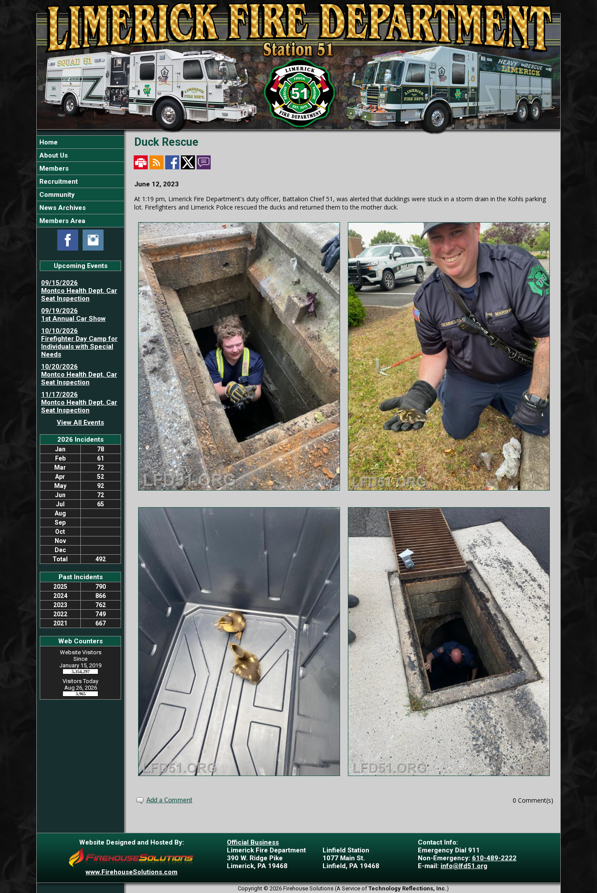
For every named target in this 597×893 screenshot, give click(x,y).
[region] (80, 181)
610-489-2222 (494, 858)
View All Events (80, 422)
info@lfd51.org (464, 866)
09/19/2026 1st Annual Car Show (73, 315)
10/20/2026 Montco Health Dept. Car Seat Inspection (79, 374)
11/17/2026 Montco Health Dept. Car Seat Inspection (79, 402)
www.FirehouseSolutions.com (131, 872)
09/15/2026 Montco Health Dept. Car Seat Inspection (79, 290)
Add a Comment (169, 800)
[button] (80, 155)
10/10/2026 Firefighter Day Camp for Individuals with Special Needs (79, 342)
